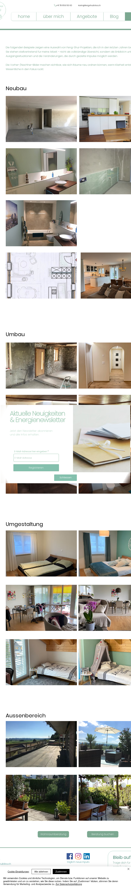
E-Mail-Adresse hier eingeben (30, 451)
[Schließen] (128, 869)
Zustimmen (61, 871)
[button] (65, 477)
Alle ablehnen (41, 871)
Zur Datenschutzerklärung (69, 884)
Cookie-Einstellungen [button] (18, 871)
